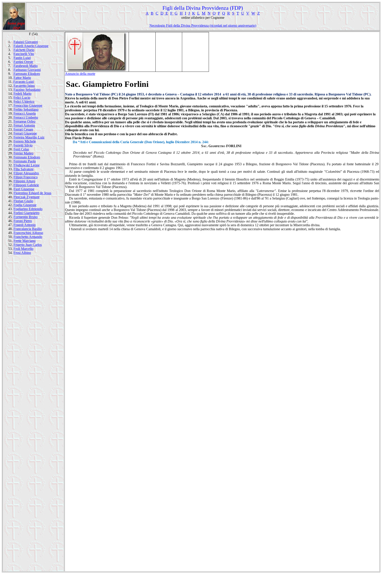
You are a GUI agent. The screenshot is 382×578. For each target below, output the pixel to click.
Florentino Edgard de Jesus (32, 193)
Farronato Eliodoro (26, 74)
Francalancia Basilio (27, 229)
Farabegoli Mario (25, 66)
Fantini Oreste (23, 62)
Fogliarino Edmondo (27, 209)
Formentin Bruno (25, 217)
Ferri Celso (21, 149)
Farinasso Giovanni (27, 70)
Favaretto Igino (24, 85)
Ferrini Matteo (23, 153)
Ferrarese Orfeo (24, 121)
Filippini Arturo (24, 181)
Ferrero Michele (24, 141)
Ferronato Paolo (24, 161)
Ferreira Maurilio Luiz (28, 137)
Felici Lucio (21, 97)
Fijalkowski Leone (26, 165)
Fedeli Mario (22, 93)
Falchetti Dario (23, 50)
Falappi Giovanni (25, 42)
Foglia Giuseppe (24, 205)
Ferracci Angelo (24, 113)
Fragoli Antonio (24, 225)
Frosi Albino (22, 253)
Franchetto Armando (27, 237)
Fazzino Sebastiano (26, 89)
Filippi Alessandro (26, 173)
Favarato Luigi (23, 82)
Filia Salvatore (23, 169)
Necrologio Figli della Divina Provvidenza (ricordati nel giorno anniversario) (202, 25)
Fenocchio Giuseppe (27, 105)
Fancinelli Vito (23, 54)
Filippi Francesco (25, 177)
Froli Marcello (23, 249)
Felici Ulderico (23, 101)
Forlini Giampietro (26, 213)
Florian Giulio (23, 201)
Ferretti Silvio (22, 145)
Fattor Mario (22, 78)
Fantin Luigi (22, 58)
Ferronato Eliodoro (26, 157)
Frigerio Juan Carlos (27, 245)
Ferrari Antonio (24, 125)
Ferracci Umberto (25, 117)
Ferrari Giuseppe (25, 133)
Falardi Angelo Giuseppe (30, 46)
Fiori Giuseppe (23, 189)
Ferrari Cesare (23, 129)
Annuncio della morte (80, 74)
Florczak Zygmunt (26, 197)
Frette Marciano (24, 241)
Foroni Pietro (22, 221)
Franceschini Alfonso (28, 233)
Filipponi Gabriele (26, 185)
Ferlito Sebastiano (25, 109)
